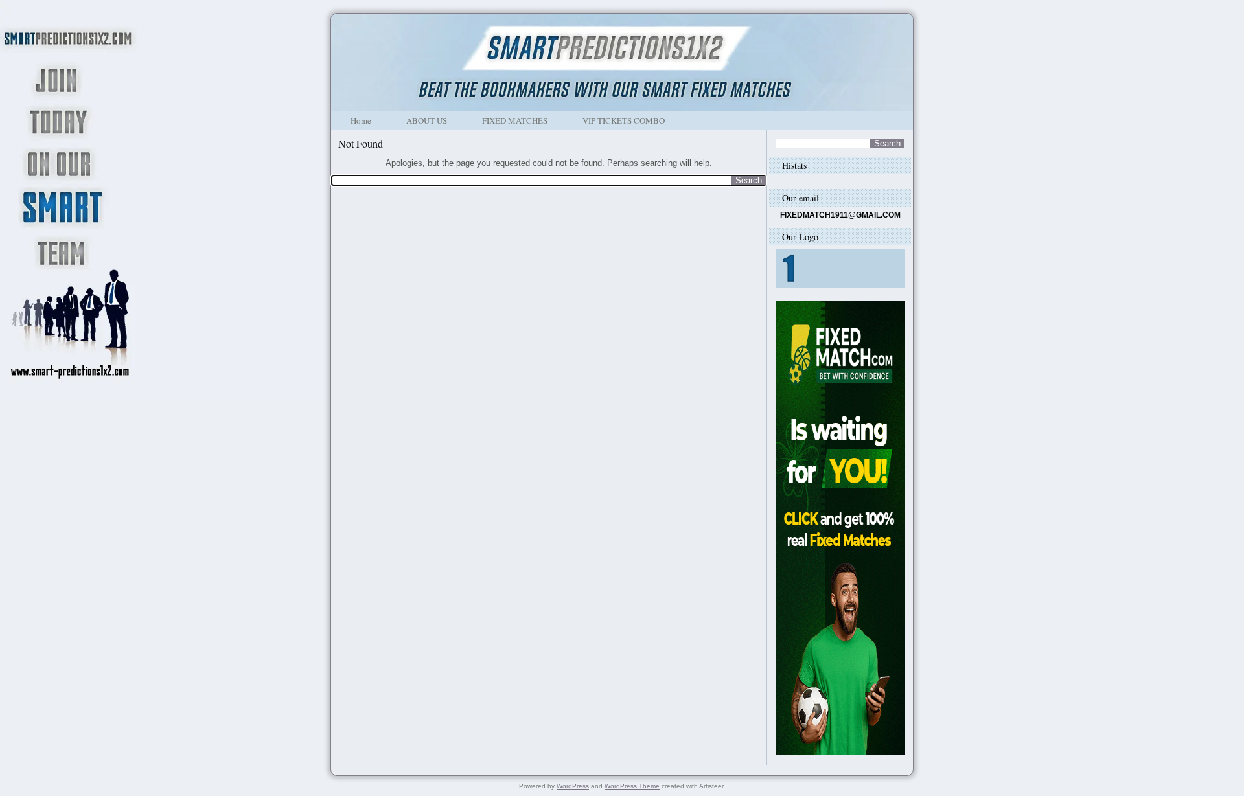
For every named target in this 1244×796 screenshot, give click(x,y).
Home (361, 120)
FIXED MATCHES (514, 120)
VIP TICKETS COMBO (623, 120)
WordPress (573, 786)
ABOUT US (426, 120)
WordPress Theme (632, 786)
